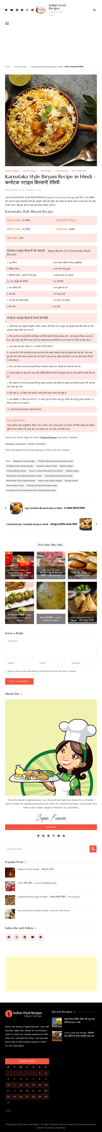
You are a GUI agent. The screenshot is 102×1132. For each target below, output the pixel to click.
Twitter (31, 443)
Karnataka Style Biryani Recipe (59, 475)
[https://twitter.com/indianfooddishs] (24, 937)
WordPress (60, 1127)
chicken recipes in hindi (47, 466)
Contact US (51, 827)
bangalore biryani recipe (24, 461)
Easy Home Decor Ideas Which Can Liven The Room (44, 910)
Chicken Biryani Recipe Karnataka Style (56, 461)
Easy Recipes (45, 171)
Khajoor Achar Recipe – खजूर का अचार (36, 869)
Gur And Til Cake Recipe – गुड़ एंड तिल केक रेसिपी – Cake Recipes (51, 573)
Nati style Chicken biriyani (50, 480)
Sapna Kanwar (11, 190)
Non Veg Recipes (79, 171)
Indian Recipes (61, 171)
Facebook (10, 443)
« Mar (8, 1110)
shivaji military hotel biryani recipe (42, 485)
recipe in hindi (71, 480)
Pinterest (41, 443)
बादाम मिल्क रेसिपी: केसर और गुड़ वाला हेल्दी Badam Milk (79, 1020)
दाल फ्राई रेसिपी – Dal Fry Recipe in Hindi (51, 619)
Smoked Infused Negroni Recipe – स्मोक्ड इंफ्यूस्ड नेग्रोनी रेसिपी (19, 573)
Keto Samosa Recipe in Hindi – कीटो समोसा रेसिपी (82, 619)
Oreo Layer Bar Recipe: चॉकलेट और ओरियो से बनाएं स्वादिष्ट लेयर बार (79, 1034)
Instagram (21, 443)
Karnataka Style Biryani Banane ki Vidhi (25, 475)
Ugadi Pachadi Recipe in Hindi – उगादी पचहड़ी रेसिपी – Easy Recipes (49, 896)
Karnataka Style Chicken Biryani (21, 480)
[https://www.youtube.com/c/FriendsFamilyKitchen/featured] (32, 937)
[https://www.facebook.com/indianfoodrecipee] (8, 937)
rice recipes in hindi (16, 485)
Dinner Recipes (29, 171)
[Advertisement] (51, 45)
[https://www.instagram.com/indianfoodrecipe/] (16, 937)
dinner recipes (67, 466)
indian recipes (73, 470)
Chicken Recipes (12, 171)
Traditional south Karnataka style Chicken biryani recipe (32, 490)
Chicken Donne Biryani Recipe (20, 466)
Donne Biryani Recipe (17, 470)
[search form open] (94, 10)
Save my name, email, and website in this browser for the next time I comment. (42, 671)
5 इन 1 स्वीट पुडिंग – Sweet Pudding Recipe (37, 882)
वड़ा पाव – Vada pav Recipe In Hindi (82, 574)
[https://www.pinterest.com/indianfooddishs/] (40, 937)
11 (14, 1085)
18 (14, 1090)
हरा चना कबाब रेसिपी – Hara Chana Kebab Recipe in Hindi (19, 617)
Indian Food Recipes (57, 6)
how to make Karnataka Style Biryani (46, 470)
